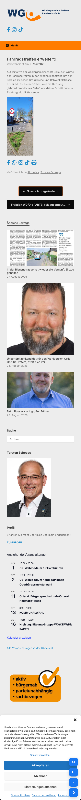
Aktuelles (33, 172)
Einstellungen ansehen (40, 787)
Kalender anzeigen (19, 637)
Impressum (64, 795)
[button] (75, 720)
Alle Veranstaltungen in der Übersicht (30, 648)
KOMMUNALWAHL (31, 612)
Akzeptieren (40, 765)
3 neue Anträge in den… (41, 191)
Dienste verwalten (39, 755)
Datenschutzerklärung (44, 795)
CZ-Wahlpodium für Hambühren (41, 568)
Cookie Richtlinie (20, 795)
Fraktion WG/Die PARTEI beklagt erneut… (40, 204)
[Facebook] (8, 29)
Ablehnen (40, 776)
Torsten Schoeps (50, 172)
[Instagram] (14, 29)
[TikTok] (20, 29)
